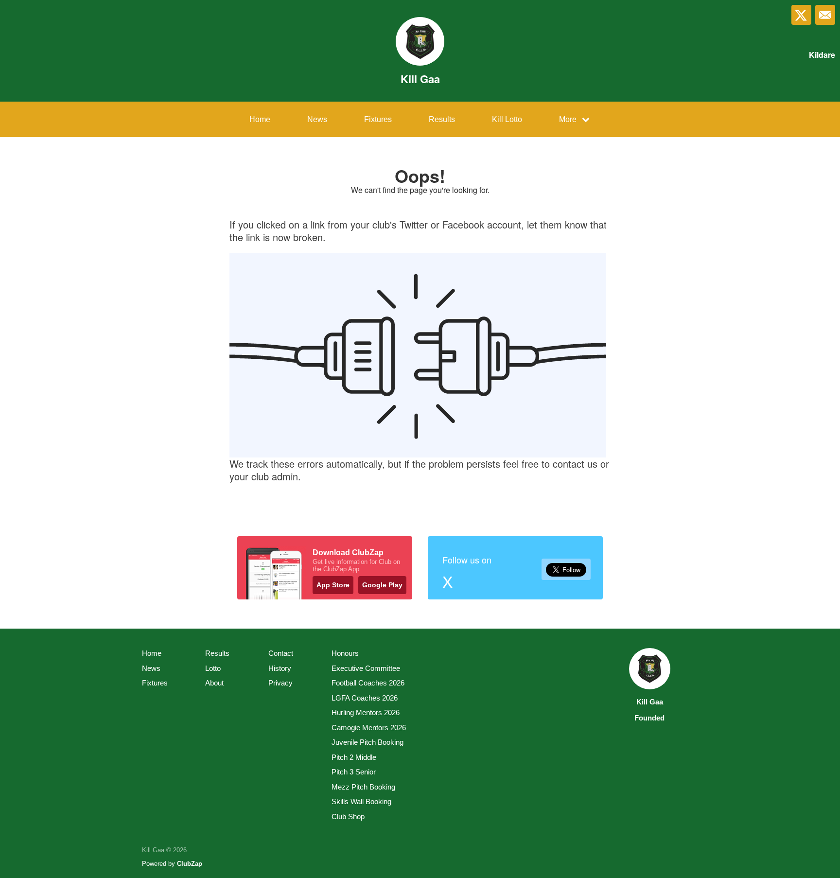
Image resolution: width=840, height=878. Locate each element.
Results (442, 119)
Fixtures (378, 119)
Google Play (382, 585)
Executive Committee (366, 668)
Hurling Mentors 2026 (366, 712)
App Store (333, 585)
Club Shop (348, 816)
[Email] (825, 15)
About (214, 683)
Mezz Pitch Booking (363, 787)
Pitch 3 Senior (354, 772)
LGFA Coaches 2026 (365, 698)
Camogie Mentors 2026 (369, 727)
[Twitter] (801, 15)
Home (259, 119)
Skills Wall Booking (361, 801)
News (317, 119)
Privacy (280, 683)
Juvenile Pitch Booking (367, 742)
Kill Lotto (507, 119)
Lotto (213, 668)
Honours (345, 653)
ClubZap (189, 863)
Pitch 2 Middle (354, 757)
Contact (280, 653)
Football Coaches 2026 (368, 683)
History (279, 668)
